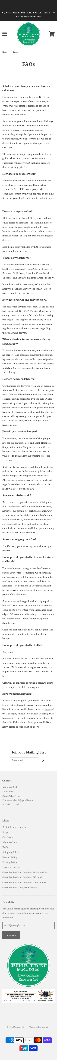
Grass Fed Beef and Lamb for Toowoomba (24, 882)
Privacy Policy (9, 862)
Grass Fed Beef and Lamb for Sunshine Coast (25, 872)
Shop (5, 832)
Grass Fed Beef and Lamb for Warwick (22, 877)
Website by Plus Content (38, 1027)
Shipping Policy (10, 852)
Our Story (7, 837)
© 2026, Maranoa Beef (15, 1027)
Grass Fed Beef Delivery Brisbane (19, 887)
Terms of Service (11, 867)
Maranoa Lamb (10, 842)
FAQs (5, 847)
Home (4, 52)
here (33, 198)
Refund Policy (9, 857)
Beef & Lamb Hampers (14, 827)
